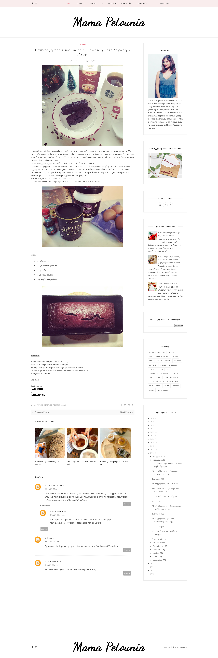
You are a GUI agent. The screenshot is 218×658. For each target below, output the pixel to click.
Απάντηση (127, 504)
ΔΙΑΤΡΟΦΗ (152, 365)
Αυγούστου (157, 549)
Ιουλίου (156, 553)
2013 (152, 570)
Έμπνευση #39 (158, 479)
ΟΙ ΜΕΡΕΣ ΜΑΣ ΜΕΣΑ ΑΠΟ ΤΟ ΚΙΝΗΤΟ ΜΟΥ (163, 382)
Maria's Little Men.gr (56, 485)
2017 (152, 449)
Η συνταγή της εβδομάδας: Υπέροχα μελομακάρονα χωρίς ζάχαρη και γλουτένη (169, 259)
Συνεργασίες (126, 3)
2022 (152, 432)
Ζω (102, 3)
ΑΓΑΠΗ (175, 357)
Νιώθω (93, 3)
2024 (152, 425)
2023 (152, 428)
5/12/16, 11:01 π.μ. (57, 515)
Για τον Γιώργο (158, 526)
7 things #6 (156, 501)
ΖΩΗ (168, 369)
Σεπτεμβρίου (158, 546)
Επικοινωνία (142, 3)
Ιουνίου (156, 556)
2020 (152, 439)
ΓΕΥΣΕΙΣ (82, 44)
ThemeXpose (182, 647)
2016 (152, 453)
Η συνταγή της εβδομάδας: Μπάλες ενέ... (81, 462)
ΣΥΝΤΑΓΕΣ (176, 386)
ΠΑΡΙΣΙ (158, 386)
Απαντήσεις (46, 506)
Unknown (49, 538)
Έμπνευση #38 (158, 514)
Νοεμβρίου (157, 460)
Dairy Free (58, 166)
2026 (152, 418)
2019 (152, 442)
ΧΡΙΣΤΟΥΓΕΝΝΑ (163, 390)
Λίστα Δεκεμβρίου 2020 (167, 283)
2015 (152, 563)
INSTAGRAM (38, 395)
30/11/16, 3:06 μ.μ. (52, 542)
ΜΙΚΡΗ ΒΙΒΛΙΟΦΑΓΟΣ (171, 377)
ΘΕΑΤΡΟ (175, 373)
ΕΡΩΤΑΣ (151, 369)
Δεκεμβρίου (157, 456)
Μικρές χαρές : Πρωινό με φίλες (165, 484)
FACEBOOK (38, 389)
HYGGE (171, 352)
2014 (152, 567)
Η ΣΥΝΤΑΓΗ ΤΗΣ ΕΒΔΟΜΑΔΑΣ (55, 405)
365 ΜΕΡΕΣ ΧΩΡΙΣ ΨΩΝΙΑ (157, 352)
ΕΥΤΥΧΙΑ (160, 369)
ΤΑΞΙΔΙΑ (151, 390)
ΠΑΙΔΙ (151, 386)
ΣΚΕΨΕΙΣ (166, 386)
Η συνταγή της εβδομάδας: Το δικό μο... (114, 462)
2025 (152, 421)
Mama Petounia (76, 61)
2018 (152, 446)
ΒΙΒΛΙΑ (151, 361)
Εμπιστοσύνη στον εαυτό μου (164, 496)
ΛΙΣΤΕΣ (158, 377)
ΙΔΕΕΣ (151, 377)
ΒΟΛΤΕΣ (159, 361)
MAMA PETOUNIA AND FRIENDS (159, 357)
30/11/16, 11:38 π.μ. (53, 489)
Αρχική (69, 3)
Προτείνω (112, 3)
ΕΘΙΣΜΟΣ (163, 365)
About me (81, 3)
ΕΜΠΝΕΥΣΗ (173, 365)
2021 (152, 435)
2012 (152, 574)
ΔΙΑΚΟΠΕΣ (177, 361)
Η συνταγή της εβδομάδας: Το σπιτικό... (47, 462)
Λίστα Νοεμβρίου (159, 539)
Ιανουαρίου (157, 560)
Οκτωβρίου (157, 542)
